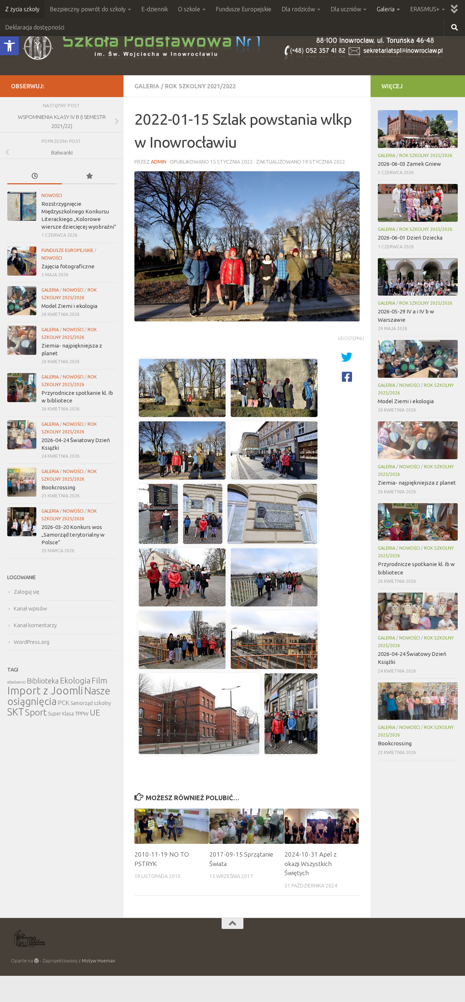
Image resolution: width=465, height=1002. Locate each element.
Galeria (386, 9)
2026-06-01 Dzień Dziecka (410, 238)
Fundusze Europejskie (243, 9)
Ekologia (75, 680)
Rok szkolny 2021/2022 (200, 86)
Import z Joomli (45, 691)
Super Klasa (61, 714)
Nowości (51, 195)
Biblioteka (43, 681)
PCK (63, 702)
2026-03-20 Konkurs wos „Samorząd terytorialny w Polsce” (73, 534)
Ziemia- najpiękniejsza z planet (417, 483)
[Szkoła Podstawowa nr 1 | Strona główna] (232, 47)
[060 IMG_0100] (199, 713)
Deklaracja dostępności (34, 27)
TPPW (82, 713)
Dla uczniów (346, 9)
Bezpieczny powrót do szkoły (88, 9)
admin (158, 162)
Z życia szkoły (22, 9)
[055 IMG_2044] (272, 514)
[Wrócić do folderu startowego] (145, 345)
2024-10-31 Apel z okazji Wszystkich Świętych (310, 863)
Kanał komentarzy (35, 625)
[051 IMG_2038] (182, 450)
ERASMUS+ (425, 9)
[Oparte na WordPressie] (36, 960)
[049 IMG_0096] (182, 387)
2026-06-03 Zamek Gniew (409, 164)
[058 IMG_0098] (182, 639)
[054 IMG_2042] (202, 514)
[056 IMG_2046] (182, 577)
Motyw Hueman (98, 960)
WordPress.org (31, 642)
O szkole (189, 9)
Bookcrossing (58, 487)
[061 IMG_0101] (291, 713)
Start (164, 345)
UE (95, 712)
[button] (9, 45)
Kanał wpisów (30, 608)
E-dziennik (154, 9)
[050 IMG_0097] (274, 387)
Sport (36, 712)
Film (99, 680)
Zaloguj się (26, 592)
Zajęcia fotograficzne (67, 266)
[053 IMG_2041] (158, 514)
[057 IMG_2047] (274, 577)
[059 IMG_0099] (274, 639)
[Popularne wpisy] (89, 176)
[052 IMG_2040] (274, 450)
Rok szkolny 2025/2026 (425, 155)
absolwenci (16, 682)
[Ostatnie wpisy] (34, 176)
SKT (15, 711)
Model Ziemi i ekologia (69, 306)
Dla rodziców (298, 9)
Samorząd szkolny (90, 703)
